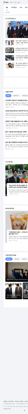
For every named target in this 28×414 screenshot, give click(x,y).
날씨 (19, 2)
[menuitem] (6, 7)
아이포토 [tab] (16, 259)
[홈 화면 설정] (24, 410)
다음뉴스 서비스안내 (9, 401)
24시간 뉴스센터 (19, 401)
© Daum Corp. (7, 408)
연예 (11, 2)
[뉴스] (7, 2)
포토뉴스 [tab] (9, 259)
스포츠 (15, 2)
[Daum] (5, 2)
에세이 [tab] (8, 95)
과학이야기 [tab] (16, 95)
